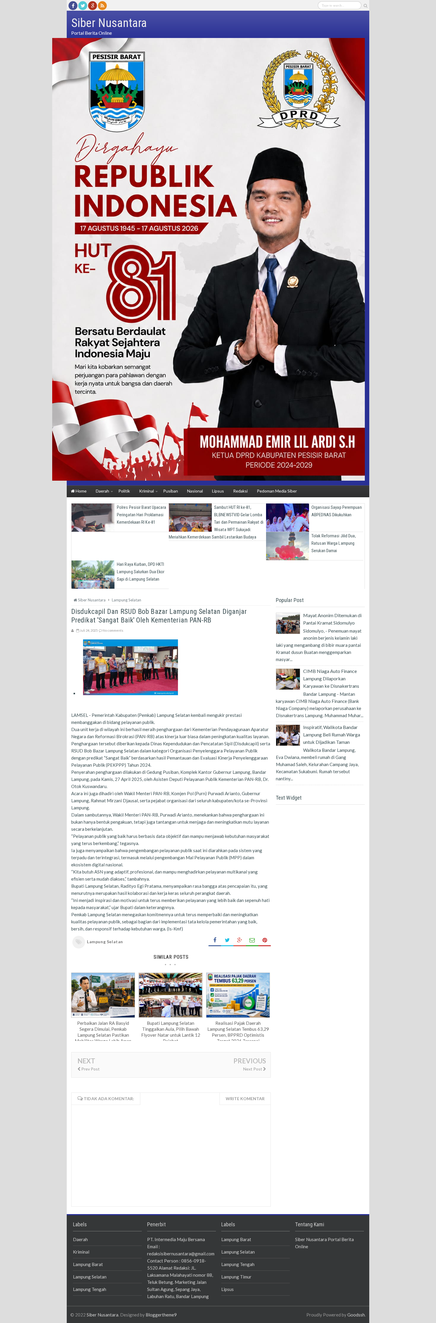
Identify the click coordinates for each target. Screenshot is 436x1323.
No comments (113, 630)
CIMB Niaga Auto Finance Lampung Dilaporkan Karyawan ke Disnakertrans (331, 678)
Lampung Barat (88, 1264)
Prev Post (90, 1068)
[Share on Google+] (239, 940)
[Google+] (92, 5)
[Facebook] (73, 5)
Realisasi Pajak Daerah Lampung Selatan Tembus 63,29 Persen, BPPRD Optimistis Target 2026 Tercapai (238, 1032)
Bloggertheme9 (161, 1314)
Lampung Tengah (89, 1289)
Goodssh (356, 1314)
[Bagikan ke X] (227, 940)
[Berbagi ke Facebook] (215, 940)
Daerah (80, 1239)
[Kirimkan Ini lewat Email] (252, 940)
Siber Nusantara (102, 1314)
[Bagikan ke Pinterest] (264, 940)
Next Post (253, 1068)
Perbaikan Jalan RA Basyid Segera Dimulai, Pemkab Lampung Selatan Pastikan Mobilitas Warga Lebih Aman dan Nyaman (103, 1034)
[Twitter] (82, 5)
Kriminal (81, 1251)
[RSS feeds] (102, 5)
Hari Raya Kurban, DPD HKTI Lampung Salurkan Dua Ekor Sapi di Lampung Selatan (141, 572)
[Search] (365, 5)
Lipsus (227, 1289)
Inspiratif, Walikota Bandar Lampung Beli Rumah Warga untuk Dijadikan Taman (331, 734)
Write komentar (245, 1098)
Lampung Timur (236, 1276)
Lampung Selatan (105, 941)
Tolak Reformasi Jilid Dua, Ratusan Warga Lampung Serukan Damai (333, 543)
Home (81, 490)
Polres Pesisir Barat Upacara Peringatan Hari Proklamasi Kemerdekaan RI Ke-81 (141, 515)
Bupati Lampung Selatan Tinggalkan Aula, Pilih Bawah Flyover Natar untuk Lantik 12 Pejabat (170, 1032)
